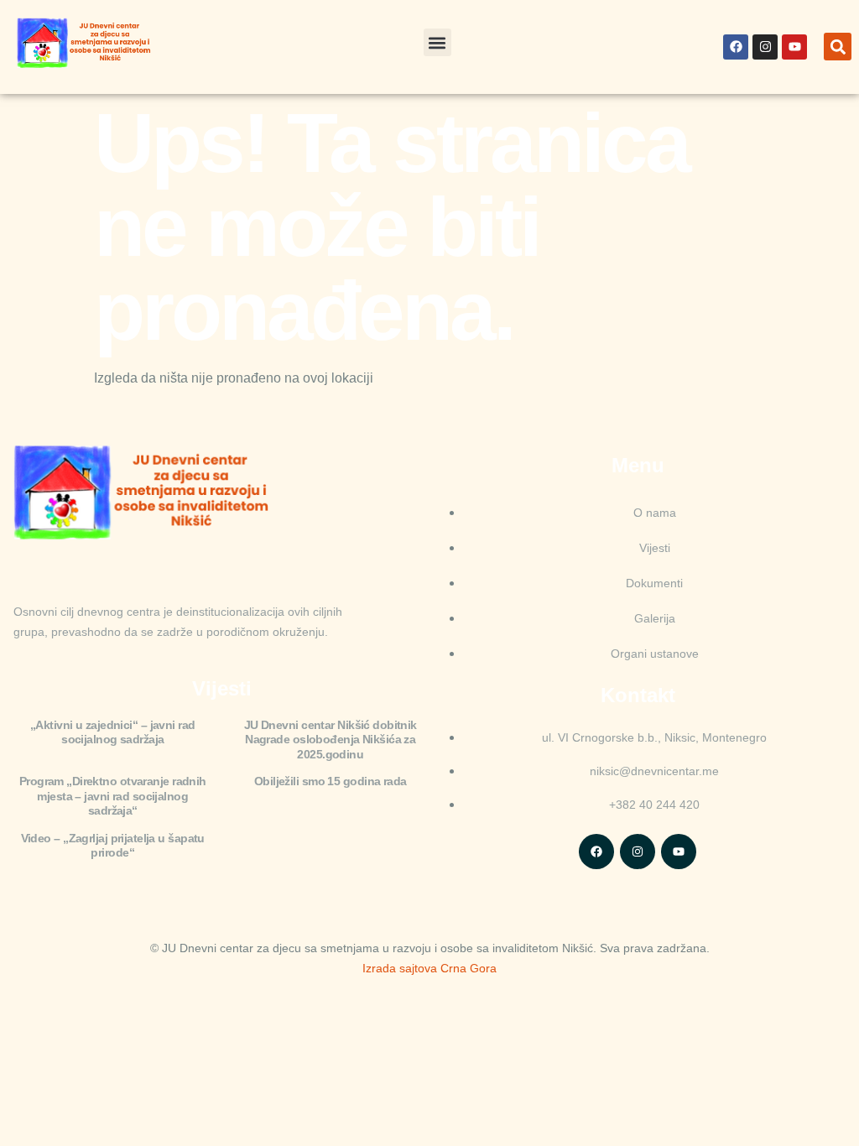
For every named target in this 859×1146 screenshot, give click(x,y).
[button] (437, 42)
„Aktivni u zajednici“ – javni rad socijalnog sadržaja (112, 732)
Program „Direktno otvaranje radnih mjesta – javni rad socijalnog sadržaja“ (112, 795)
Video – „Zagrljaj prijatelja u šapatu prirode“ (113, 845)
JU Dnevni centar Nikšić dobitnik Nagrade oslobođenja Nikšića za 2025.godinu (330, 739)
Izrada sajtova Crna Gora (429, 968)
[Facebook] (735, 47)
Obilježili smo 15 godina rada (330, 781)
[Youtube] (794, 47)
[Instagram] (765, 47)
